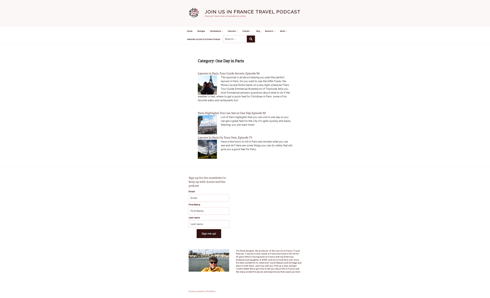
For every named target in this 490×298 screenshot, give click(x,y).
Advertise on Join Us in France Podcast (203, 39)
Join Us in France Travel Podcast (253, 11)
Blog (258, 31)
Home (189, 31)
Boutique (201, 31)
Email (192, 191)
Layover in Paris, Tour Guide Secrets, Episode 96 (229, 73)
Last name (194, 217)
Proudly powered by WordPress (202, 291)
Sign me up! (209, 233)
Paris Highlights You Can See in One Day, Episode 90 (232, 113)
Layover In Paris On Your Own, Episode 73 (225, 137)
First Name (194, 204)
